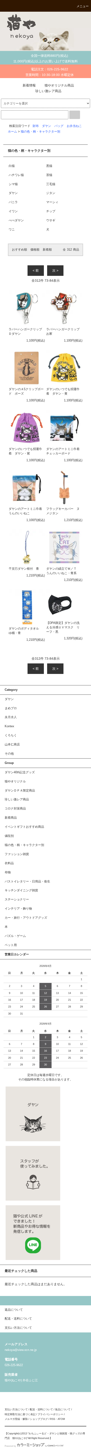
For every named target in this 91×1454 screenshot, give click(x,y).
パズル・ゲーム (15, 936)
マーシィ (52, 202)
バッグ (58, 126)
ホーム (12, 131)
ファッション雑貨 (17, 854)
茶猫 (49, 175)
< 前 (36, 270)
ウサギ (50, 220)
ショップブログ (39, 1419)
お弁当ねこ (74, 126)
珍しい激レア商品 (48, 91)
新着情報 (29, 85)
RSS (52, 1419)
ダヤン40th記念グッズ (20, 772)
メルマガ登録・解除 (16, 1419)
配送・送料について (41, 1409)
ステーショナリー (17, 899)
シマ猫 (13, 184)
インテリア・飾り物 (18, 908)
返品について (62, 1409)
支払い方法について (16, 1409)
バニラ (13, 202)
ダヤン (46, 126)
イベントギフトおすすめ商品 (24, 826)
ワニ (12, 229)
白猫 (12, 166)
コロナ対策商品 (15, 808)
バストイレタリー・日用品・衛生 (27, 881)
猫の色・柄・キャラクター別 (40, 131)
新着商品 (11, 817)
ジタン (50, 193)
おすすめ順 (19, 249)
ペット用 (11, 945)
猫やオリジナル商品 (59, 85)
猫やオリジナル (15, 781)
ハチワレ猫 (16, 175)
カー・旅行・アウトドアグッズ (26, 917)
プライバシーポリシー (50, 1414)
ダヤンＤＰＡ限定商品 (20, 790)
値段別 (9, 836)
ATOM (61, 1419)
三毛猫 (50, 184)
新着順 (47, 249)
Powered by (10, 1446)
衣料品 (9, 863)
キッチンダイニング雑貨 (21, 890)
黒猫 (49, 166)
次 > (55, 270)
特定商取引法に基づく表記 (20, 1414)
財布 (36, 126)
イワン (13, 211)
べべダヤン (16, 220)
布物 (8, 872)
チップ (50, 211)
